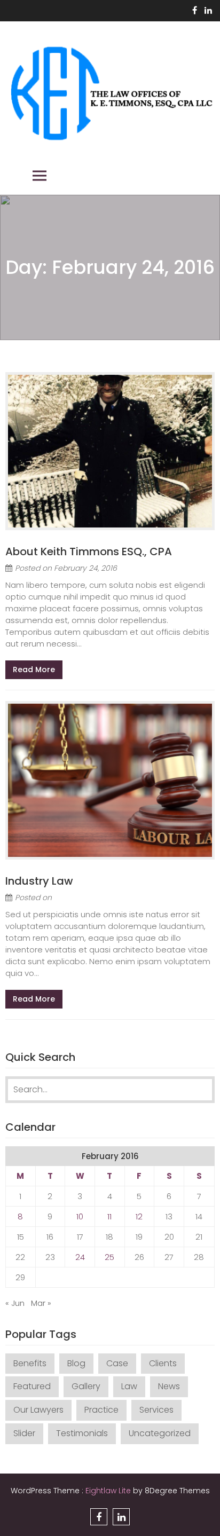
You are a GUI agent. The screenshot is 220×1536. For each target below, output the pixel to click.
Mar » (41, 1303)
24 (80, 1257)
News (169, 1386)
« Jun (15, 1303)
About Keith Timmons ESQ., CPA (88, 551)
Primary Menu (39, 175)
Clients (163, 1363)
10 (79, 1216)
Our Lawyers (38, 1410)
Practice (101, 1410)
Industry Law (39, 880)
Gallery (86, 1386)
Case (117, 1363)
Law (129, 1386)
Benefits (29, 1363)
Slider (24, 1433)
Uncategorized (160, 1433)
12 (139, 1216)
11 (109, 1216)
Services (156, 1410)
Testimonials (82, 1433)
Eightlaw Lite (109, 1490)
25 (109, 1257)
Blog (76, 1363)
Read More (34, 669)
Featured (32, 1386)
